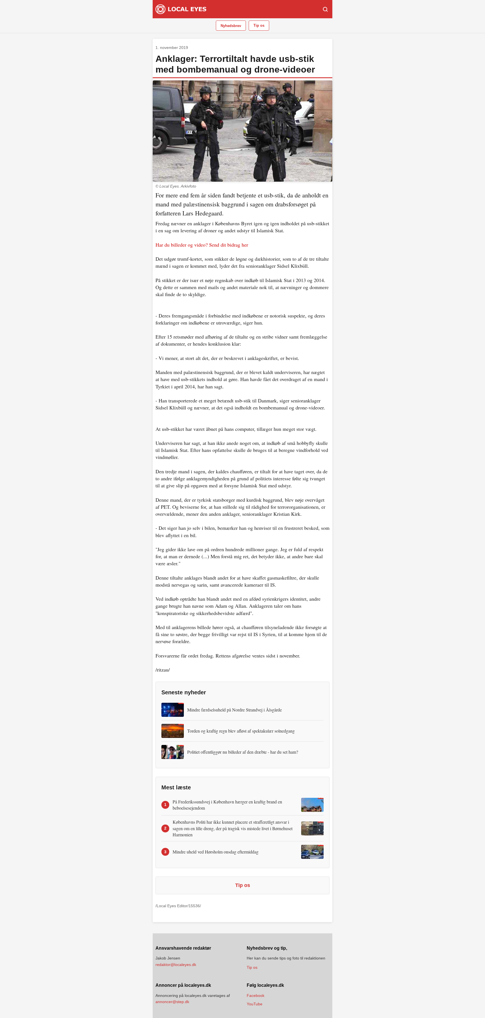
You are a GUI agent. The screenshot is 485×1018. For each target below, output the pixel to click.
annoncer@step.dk (172, 1001)
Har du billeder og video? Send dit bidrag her (201, 244)
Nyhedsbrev (231, 26)
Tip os (258, 25)
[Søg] (325, 9)
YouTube (254, 1004)
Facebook (255, 995)
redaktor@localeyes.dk (175, 964)
